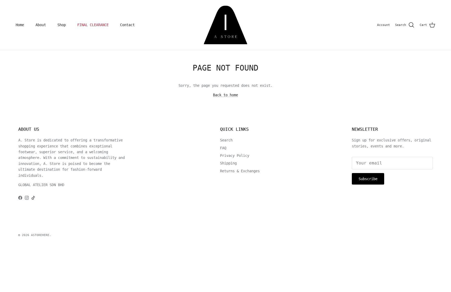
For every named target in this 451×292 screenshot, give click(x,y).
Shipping (228, 163)
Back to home (225, 95)
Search (226, 140)
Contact (127, 25)
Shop (61, 25)
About (40, 25)
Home (20, 25)
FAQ (223, 148)
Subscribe (368, 179)
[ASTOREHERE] (225, 25)
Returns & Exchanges (240, 171)
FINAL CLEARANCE (93, 25)
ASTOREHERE (40, 235)
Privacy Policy (234, 155)
